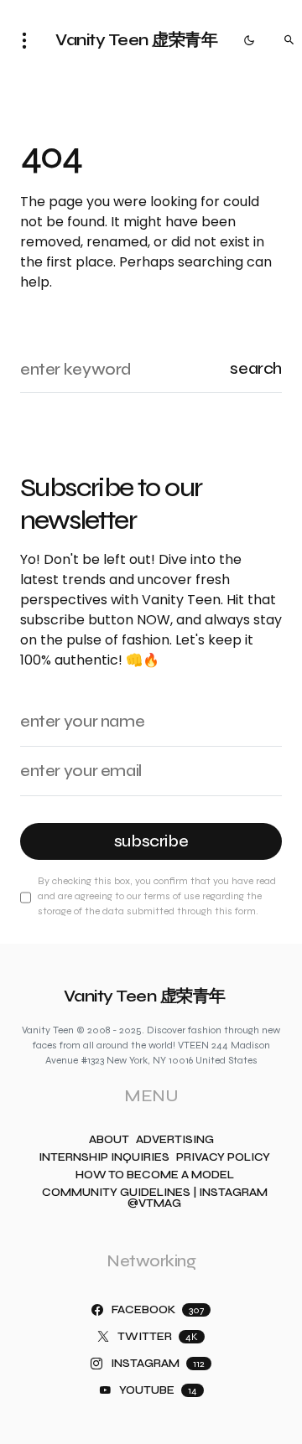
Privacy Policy (223, 1157)
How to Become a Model (155, 1175)
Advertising (175, 1140)
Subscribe (151, 841)
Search (256, 368)
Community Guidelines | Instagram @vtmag (155, 1198)
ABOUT (109, 1140)
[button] (29, 40)
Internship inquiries (104, 1157)
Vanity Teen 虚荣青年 (136, 39)
